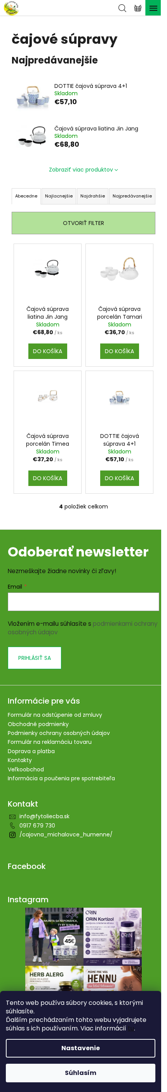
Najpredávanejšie (132, 196)
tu (131, 1028)
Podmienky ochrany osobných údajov (59, 733)
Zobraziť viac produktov (81, 169)
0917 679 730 (37, 825)
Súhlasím (80, 1072)
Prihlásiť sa (34, 658)
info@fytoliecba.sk (44, 816)
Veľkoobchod (26, 769)
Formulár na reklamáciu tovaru (50, 742)
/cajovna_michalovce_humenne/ (66, 834)
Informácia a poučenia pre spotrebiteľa (61, 778)
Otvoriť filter (83, 223)
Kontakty (20, 760)
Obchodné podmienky (38, 724)
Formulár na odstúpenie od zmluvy (55, 715)
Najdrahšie (92, 196)
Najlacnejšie (59, 196)
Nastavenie (80, 1048)
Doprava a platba (31, 751)
